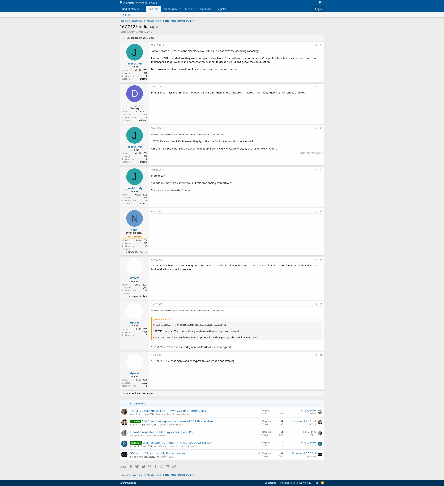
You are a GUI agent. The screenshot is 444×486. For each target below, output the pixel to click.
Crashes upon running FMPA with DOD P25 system (177, 443)
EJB (132, 435)
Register (221, 9)
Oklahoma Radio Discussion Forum (173, 414)
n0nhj (134, 229)
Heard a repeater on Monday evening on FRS (161, 432)
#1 (321, 45)
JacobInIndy (128, 31)
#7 (321, 304)
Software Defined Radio (171, 424)
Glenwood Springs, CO (136, 251)
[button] (143, 9)
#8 (321, 354)
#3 (321, 128)
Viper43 (134, 322)
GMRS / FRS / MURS (156, 435)
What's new (170, 9)
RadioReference (131, 9)
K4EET (313, 434)
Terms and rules (286, 482)
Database (205, 9)
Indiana (143, 78)
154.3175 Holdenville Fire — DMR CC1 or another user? (168, 411)
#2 (321, 86)
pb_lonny (134, 456)
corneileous (136, 414)
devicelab (134, 446)
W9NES (134, 278)
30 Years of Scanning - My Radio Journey (158, 453)
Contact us (270, 482)
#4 (321, 169)
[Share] (316, 45)
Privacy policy (304, 482)
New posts (125, 14)
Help (316, 482)
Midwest (143, 120)
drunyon (134, 105)
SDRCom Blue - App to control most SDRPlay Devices (177, 421)
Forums (153, 9)
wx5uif (313, 413)
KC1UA (133, 424)
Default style (129, 482)
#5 (321, 211)
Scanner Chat (166, 456)
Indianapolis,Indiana (137, 296)
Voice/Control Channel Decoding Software (174, 446)
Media (189, 9)
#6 (321, 259)
